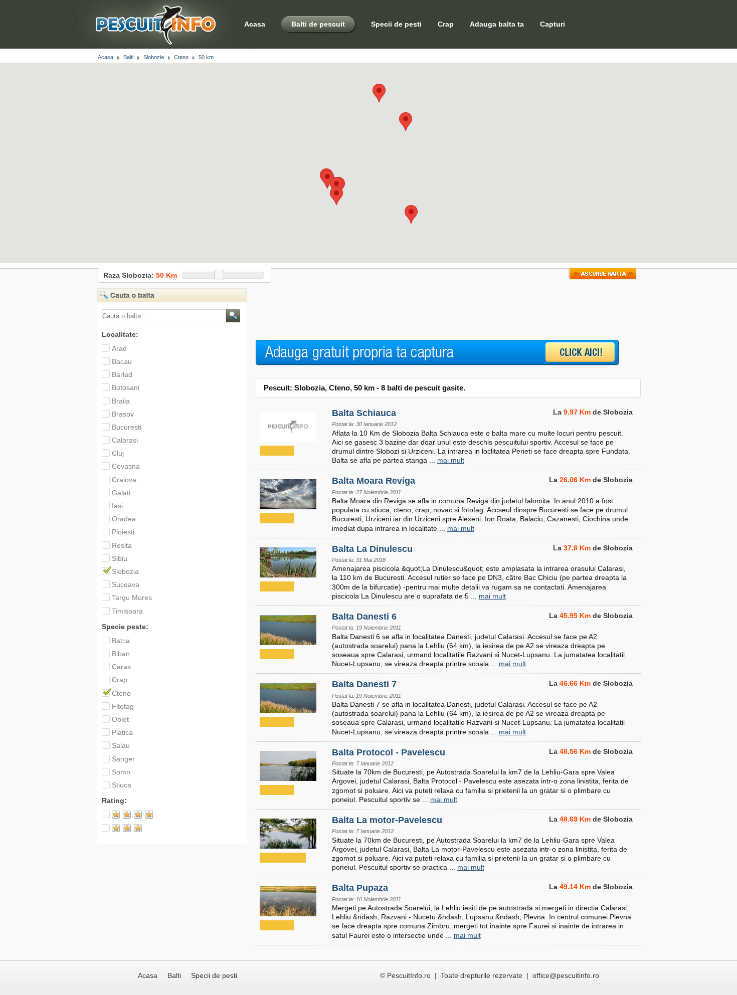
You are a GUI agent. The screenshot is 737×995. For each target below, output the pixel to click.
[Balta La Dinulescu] (289, 560)
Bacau (122, 361)
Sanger (123, 759)
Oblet (120, 719)
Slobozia (153, 57)
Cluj (118, 453)
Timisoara (127, 611)
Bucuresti (126, 427)
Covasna (126, 466)
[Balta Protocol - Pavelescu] (289, 764)
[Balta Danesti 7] (289, 696)
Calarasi (125, 440)
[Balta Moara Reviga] (289, 492)
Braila (121, 401)
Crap (446, 24)
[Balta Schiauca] (289, 425)
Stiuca (121, 785)
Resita (122, 545)
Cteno (181, 57)
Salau (121, 745)
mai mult (450, 460)
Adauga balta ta (497, 24)
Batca (121, 641)
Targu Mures (132, 597)
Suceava (125, 584)
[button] (405, 121)
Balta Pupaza (360, 888)
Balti (128, 57)
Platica (122, 732)
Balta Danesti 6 (364, 617)
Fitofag (123, 706)
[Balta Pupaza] (289, 899)
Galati (121, 493)
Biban (121, 654)
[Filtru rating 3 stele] (133, 830)
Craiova (124, 480)
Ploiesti (123, 532)
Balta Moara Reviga (373, 481)
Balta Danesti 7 (364, 684)
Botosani (125, 387)
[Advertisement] (438, 310)
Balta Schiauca (364, 413)
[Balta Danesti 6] (289, 628)
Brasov (123, 414)
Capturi (552, 24)
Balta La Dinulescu (372, 549)
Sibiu (119, 558)
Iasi (117, 506)
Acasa (254, 24)
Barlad (122, 374)
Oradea (124, 519)
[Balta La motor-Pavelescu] (289, 832)
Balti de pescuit (318, 24)
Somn (121, 772)
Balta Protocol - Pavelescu (388, 752)
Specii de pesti (396, 24)
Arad (119, 348)
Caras (121, 667)
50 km (206, 57)
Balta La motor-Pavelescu (387, 820)
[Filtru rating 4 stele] (133, 817)
